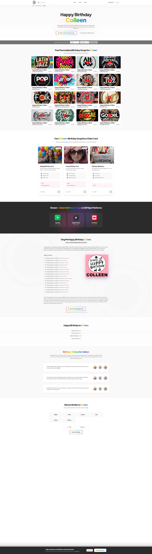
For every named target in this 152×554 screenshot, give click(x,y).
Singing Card (111, 2)
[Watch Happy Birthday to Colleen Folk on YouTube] (45, 276)
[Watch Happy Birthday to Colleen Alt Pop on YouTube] (45, 262)
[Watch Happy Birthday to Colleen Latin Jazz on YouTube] (45, 258)
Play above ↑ (68, 258)
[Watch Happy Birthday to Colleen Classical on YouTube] (45, 285)
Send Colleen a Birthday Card (87, 32)
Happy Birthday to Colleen (56, 258)
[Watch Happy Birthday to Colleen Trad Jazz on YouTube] (45, 273)
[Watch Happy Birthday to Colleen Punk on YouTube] (45, 260)
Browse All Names (76, 432)
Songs (80, 2)
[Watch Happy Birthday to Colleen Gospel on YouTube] (45, 291)
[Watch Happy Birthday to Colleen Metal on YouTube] (45, 264)
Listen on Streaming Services (77, 309)
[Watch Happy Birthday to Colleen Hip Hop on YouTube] (45, 269)
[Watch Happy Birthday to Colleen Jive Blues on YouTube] (45, 280)
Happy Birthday (38, 5)
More (85, 2)
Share (51, 71)
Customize (90, 550)
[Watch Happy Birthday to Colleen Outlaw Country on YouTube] (45, 278)
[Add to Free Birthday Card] (95, 367)
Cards (74, 2)
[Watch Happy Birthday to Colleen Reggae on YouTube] (45, 289)
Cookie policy (77, 551)
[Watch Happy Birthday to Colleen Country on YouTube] (45, 271)
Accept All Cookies (100, 550)
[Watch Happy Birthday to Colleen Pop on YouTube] (45, 267)
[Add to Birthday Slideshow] (105, 367)
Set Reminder (93, 42)
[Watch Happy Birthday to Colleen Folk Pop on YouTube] (45, 287)
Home (33, 5)
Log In (117, 2)
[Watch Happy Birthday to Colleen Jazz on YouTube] (45, 282)
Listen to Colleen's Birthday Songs (67, 32)
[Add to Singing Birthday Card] (100, 367)
